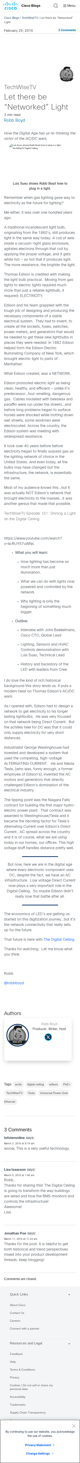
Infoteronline (14, 1138)
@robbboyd (14, 983)
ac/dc (18, 1084)
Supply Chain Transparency (28, 1412)
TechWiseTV (30, 17)
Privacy (14, 1377)
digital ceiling (35, 1084)
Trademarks (17, 1404)
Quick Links (19, 1294)
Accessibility (17, 1396)
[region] (40, 1441)
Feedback (16, 1354)
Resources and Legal (26, 1343)
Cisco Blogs (30, 5)
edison (53, 1084)
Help (13, 1361)
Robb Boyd (14, 121)
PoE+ (66, 1084)
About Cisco (17, 1305)
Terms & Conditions (22, 1369)
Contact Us (17, 1312)
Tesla (31, 1093)
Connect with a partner (24, 1328)
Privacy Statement (38, 1445)
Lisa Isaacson (15, 1169)
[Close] (74, 1426)
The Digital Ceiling (59, 940)
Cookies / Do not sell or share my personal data (31, 1387)
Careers (15, 1320)
